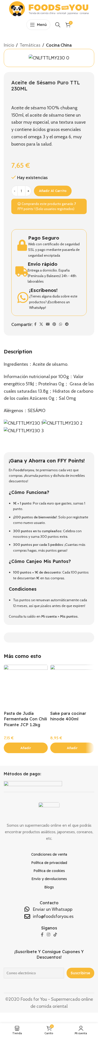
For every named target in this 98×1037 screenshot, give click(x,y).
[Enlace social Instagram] (48, 935)
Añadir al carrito (53, 191)
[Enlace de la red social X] (41, 324)
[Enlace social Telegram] (67, 324)
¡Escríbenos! (43, 290)
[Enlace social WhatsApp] (61, 324)
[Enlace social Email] (47, 324)
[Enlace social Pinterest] (54, 324)
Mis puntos (69, 616)
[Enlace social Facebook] (35, 324)
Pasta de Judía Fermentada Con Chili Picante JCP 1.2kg (25, 719)
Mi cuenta (49, 616)
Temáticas (30, 45)
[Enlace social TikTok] (55, 935)
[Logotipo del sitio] (49, 8)
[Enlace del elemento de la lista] (49, 854)
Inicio (9, 45)
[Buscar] (58, 25)
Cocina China (59, 45)
